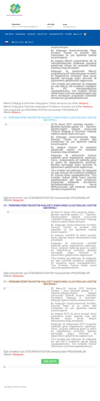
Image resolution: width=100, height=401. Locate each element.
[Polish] (7, 42)
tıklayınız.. (84, 103)
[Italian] (86, 34)
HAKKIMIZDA (20, 34)
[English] (78, 33)
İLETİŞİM (68, 34)
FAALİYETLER (42, 34)
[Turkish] (29, 41)
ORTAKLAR (31, 34)
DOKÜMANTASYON (56, 34)
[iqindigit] (15, 9)
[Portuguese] (17, 41)
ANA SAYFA (9, 34)
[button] (50, 361)
